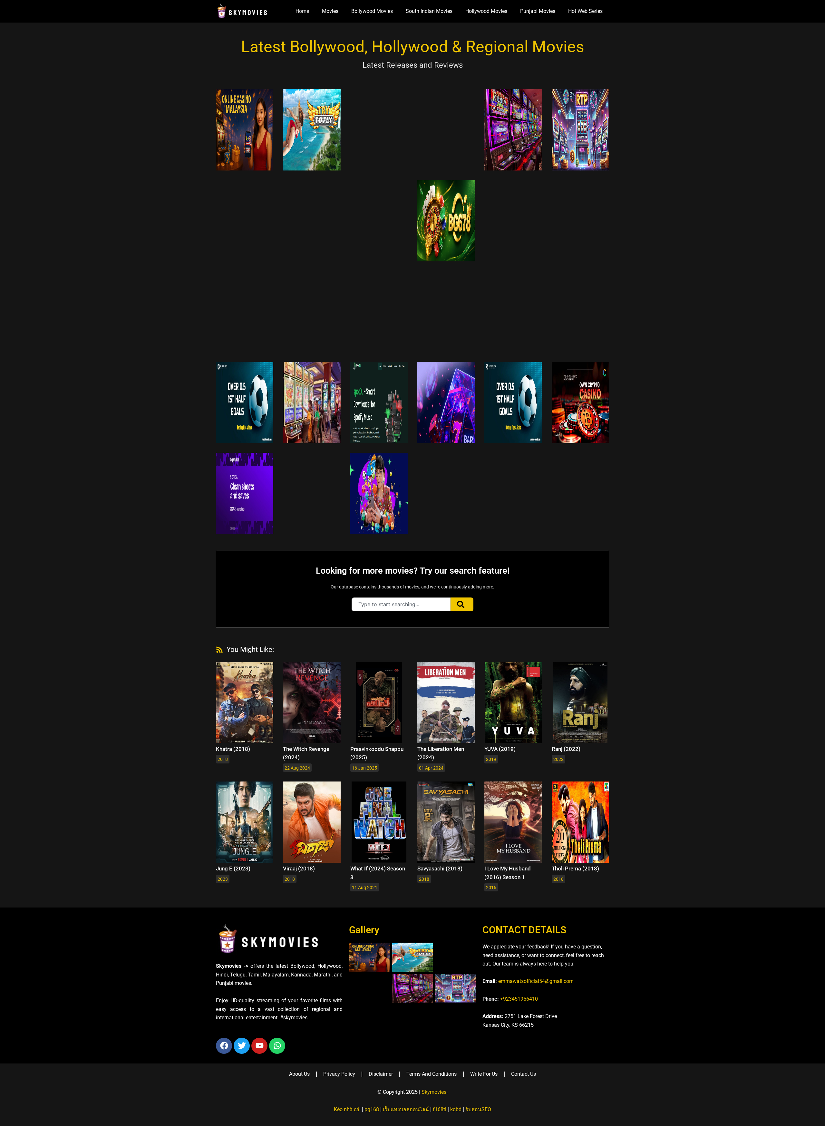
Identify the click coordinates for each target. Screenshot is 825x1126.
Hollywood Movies (486, 11)
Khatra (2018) (233, 749)
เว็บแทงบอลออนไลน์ (406, 1109)
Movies (330, 11)
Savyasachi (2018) (439, 868)
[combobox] (401, 604)
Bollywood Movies (372, 11)
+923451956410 (519, 999)
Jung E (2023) (233, 868)
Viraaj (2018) (299, 868)
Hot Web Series (585, 11)
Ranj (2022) (566, 749)
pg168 (371, 1109)
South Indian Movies (429, 11)
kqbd (455, 1109)
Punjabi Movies (537, 11)
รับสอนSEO (478, 1109)
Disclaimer (381, 1074)
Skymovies (434, 1092)
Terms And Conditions (431, 1074)
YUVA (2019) (500, 749)
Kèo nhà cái (347, 1109)
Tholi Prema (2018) (575, 868)
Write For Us (484, 1074)
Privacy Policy (339, 1074)
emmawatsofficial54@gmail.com (536, 981)
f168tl (439, 1109)
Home (302, 11)
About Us (299, 1074)
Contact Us (523, 1074)
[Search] (462, 604)
